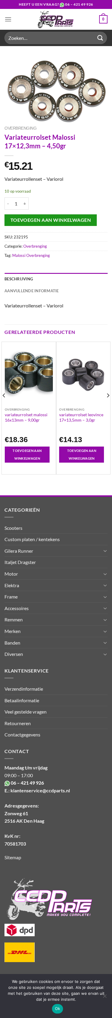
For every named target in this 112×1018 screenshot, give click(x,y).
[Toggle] (105, 550)
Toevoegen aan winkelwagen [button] (27, 454)
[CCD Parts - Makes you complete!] (55, 19)
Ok (57, 1008)
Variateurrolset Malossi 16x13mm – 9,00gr (26, 417)
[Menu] (8, 19)
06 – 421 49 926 (79, 4)
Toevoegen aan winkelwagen (50, 220)
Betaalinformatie (21, 700)
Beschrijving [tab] (18, 279)
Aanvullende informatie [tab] (31, 290)
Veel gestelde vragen (25, 711)
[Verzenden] (100, 38)
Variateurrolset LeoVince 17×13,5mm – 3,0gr (81, 417)
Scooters (13, 528)
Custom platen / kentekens (32, 539)
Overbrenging (20, 128)
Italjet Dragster (20, 562)
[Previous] (4, 407)
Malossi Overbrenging (31, 255)
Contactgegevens (22, 734)
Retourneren (17, 723)
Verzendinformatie (23, 689)
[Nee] (105, 998)
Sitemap (12, 857)
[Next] (108, 407)
